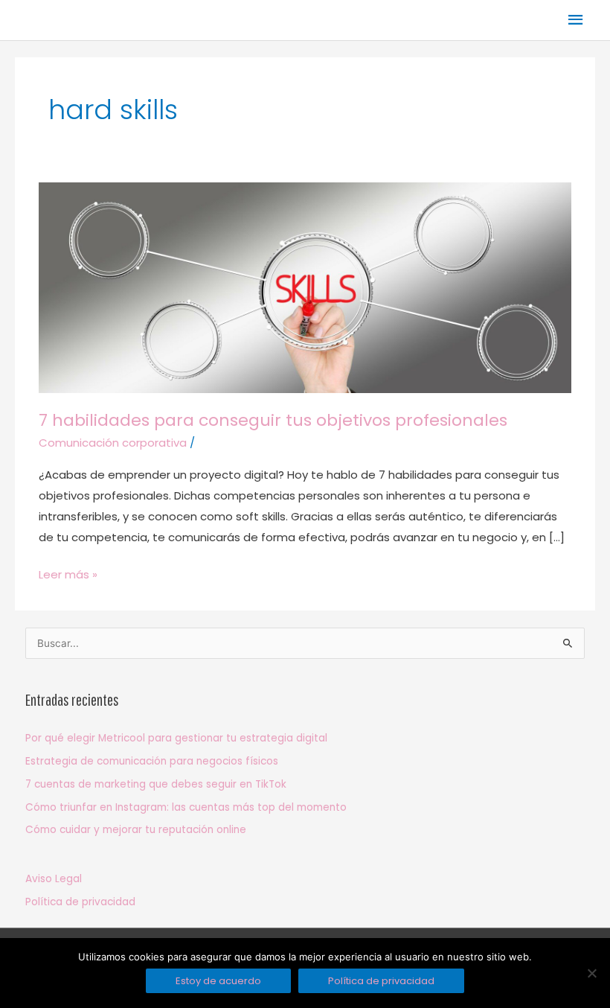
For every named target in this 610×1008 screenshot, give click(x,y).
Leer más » (68, 573)
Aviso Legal (53, 879)
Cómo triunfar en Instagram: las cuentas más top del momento (186, 807)
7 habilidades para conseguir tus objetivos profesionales (273, 420)
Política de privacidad (80, 902)
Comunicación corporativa (113, 442)
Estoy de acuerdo (218, 981)
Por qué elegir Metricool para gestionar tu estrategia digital (176, 738)
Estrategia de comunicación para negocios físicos (151, 761)
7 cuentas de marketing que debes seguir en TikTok (155, 784)
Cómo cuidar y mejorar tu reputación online (135, 830)
